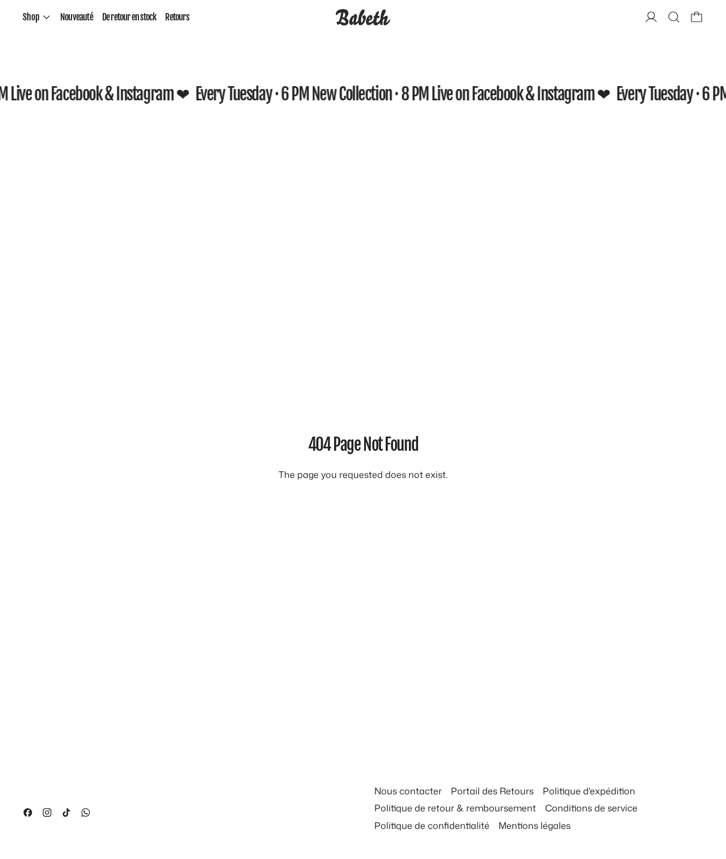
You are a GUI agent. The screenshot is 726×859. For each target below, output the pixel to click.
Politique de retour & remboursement (455, 808)
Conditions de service (591, 808)
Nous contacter (408, 791)
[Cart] (696, 17)
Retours (176, 17)
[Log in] (651, 17)
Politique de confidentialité (431, 825)
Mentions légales (535, 825)
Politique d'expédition (589, 791)
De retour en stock (129, 17)
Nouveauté (76, 17)
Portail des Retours (492, 791)
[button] (674, 17)
